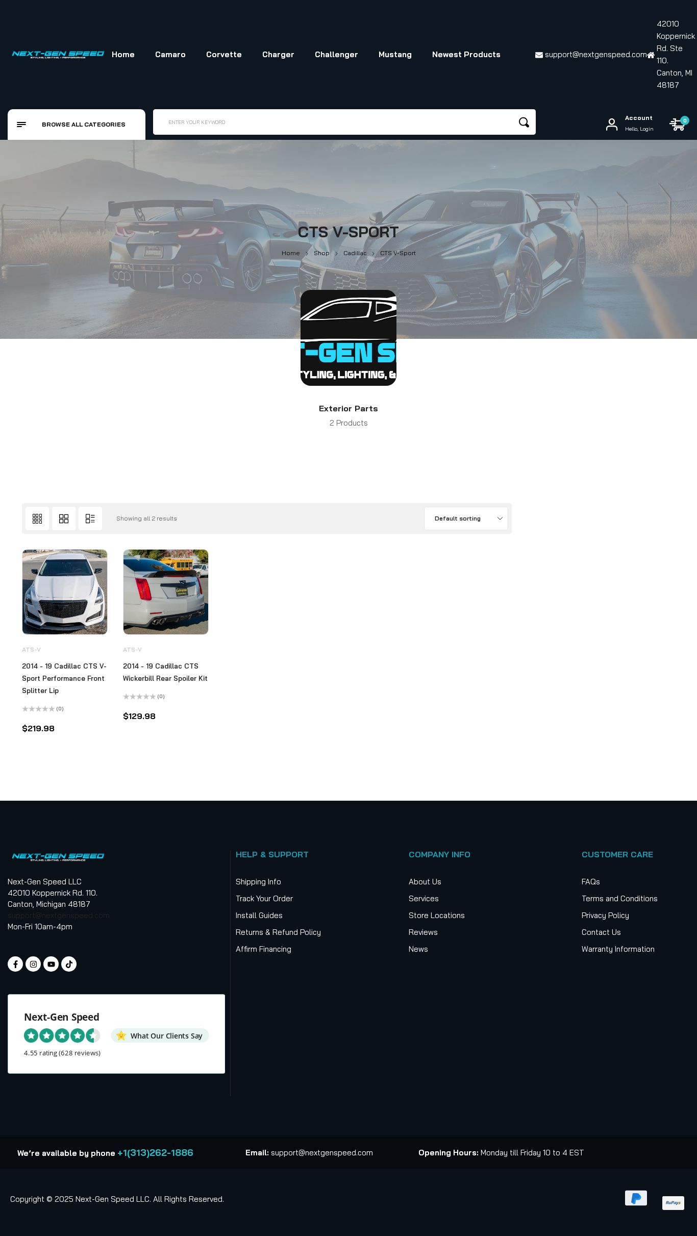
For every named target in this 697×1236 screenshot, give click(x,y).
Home (291, 253)
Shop (322, 253)
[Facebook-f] (15, 964)
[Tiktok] (69, 964)
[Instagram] (33, 964)
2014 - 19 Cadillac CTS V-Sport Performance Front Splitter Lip (64, 678)
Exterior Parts (348, 408)
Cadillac (354, 253)
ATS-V (31, 649)
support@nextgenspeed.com (59, 915)
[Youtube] (51, 964)
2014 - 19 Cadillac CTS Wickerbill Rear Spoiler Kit (165, 672)
